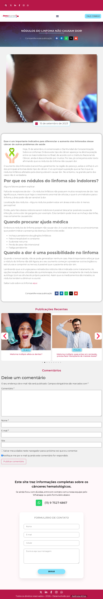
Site (3, 441)
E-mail (5, 431)
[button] (6, 5)
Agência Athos (79, 596)
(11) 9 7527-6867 (56, 502)
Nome (5, 421)
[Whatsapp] (39, 503)
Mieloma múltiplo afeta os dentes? (26, 354)
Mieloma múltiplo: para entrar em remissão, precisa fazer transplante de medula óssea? (77, 355)
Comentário (7, 389)
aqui (35, 283)
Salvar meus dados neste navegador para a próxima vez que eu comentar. (40, 451)
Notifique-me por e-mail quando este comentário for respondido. (35, 456)
